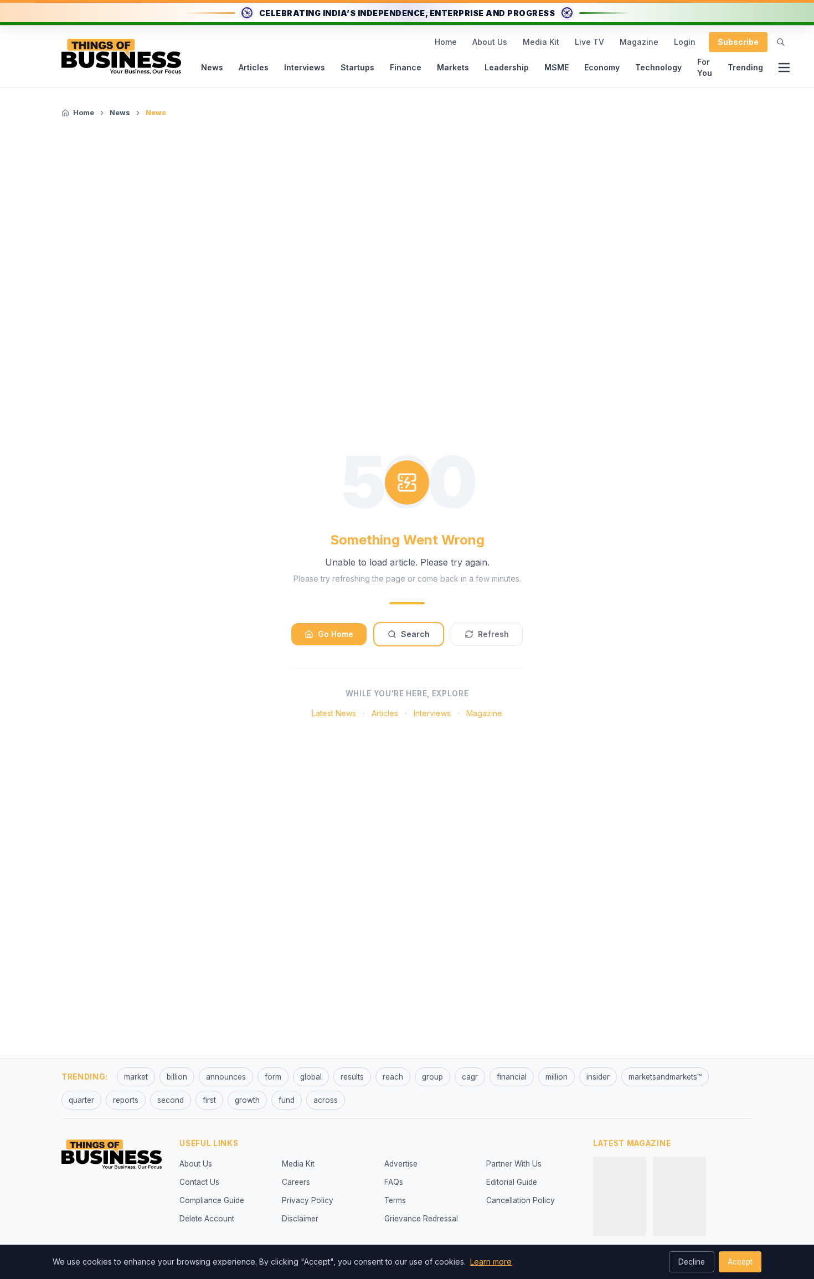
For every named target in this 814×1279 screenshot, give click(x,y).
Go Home (335, 634)
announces (226, 1076)
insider (598, 1076)
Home (446, 42)
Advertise (401, 1163)
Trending (745, 67)
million (556, 1076)
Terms (395, 1200)
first (209, 1100)
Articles (254, 67)
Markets (453, 67)
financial (512, 1076)
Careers (296, 1182)
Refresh (493, 634)
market (136, 1076)
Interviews (304, 67)
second (170, 1100)
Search (415, 634)
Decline (691, 1261)
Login (684, 42)
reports (125, 1100)
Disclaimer (300, 1218)
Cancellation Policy (520, 1200)
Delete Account (206, 1218)
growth (247, 1100)
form (273, 1076)
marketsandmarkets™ (665, 1076)
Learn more (491, 1261)
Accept (740, 1261)
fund (287, 1100)
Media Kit (541, 42)
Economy (602, 67)
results (352, 1076)
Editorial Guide (511, 1182)
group (432, 1076)
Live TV (589, 42)
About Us (489, 42)
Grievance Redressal (421, 1218)
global (311, 1076)
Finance (405, 67)
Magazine (639, 42)
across (325, 1100)
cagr (470, 1076)
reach (393, 1076)
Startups (357, 67)
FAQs (393, 1182)
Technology (658, 67)
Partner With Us (514, 1163)
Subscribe (738, 42)
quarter (81, 1100)
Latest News (334, 713)
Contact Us (199, 1182)
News (212, 67)
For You (704, 67)
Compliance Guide (211, 1200)
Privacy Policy (307, 1200)
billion (177, 1076)
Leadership (507, 67)
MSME (556, 67)
